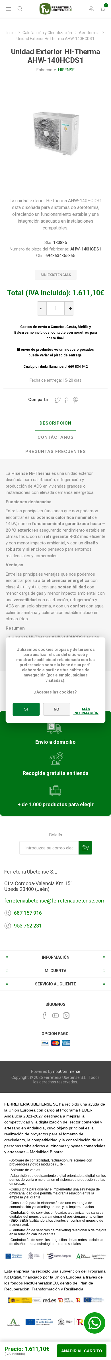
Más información (85, 711)
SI (26, 709)
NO (56, 709)
